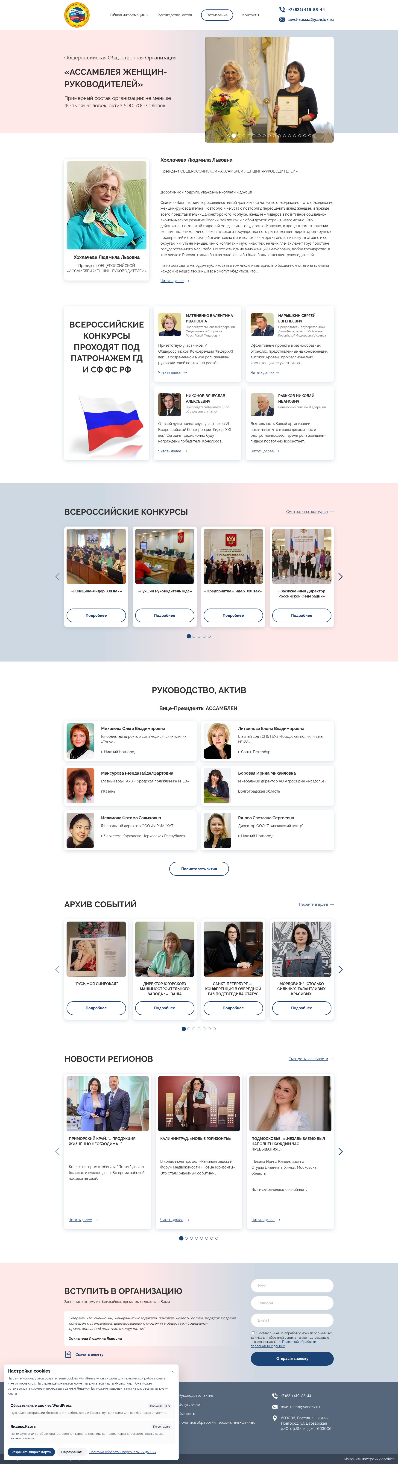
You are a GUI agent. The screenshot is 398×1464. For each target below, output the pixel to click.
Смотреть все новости (308, 1059)
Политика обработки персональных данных (217, 1422)
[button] (228, 135)
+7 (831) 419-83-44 (306, 9)
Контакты (250, 15)
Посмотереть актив (199, 869)
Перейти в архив (313, 904)
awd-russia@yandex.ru (311, 19)
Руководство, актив (175, 15)
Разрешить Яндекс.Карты (31, 1452)
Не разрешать (72, 1452)
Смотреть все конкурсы (307, 511)
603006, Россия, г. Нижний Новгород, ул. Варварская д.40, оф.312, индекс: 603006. (306, 1423)
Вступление (217, 15)
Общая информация (127, 15)
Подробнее (96, 615)
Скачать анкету (89, 1354)
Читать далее (172, 281)
